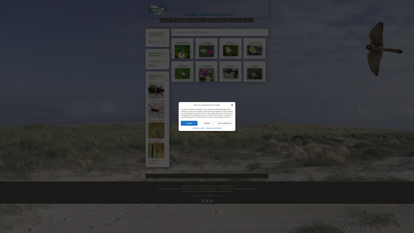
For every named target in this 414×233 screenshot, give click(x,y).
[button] (232, 105)
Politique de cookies (199, 128)
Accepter (189, 123)
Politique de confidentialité (213, 128)
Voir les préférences (225, 123)
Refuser (207, 123)
